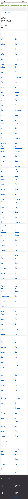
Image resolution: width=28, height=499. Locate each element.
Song (3, 12)
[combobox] (14, 3)
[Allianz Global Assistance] (16, 496)
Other (9, 12)
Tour (6, 12)
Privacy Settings (16, 487)
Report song (5, 25)
